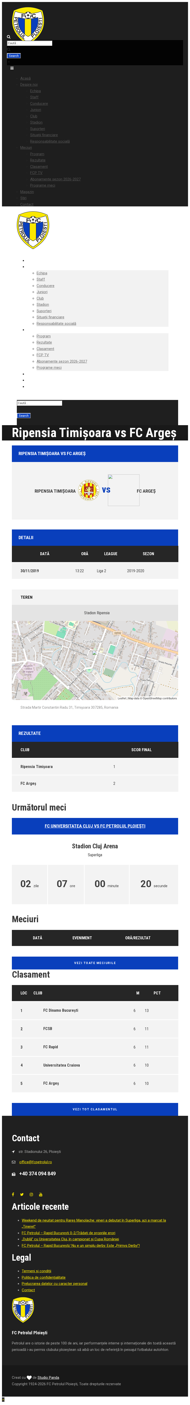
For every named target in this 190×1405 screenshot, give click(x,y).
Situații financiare (44, 135)
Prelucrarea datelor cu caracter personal (54, 1283)
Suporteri (37, 129)
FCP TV (36, 173)
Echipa (35, 91)
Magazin (27, 192)
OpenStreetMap (152, 698)
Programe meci (42, 185)
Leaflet (122, 698)
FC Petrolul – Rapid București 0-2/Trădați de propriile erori (68, 1233)
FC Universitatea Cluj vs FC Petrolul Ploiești (95, 826)
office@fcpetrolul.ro (35, 1162)
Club (33, 116)
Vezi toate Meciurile (95, 963)
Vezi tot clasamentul (95, 1109)
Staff (34, 97)
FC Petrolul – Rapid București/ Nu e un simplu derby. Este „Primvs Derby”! (81, 1245)
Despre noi (29, 84)
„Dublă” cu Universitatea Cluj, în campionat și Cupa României (70, 1239)
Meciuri (26, 147)
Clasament (39, 166)
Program (37, 154)
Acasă (25, 78)
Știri (23, 198)
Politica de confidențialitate (44, 1277)
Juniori (35, 110)
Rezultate (38, 160)
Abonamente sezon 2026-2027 (55, 179)
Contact (26, 204)
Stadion (36, 122)
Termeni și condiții (36, 1271)
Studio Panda (48, 1377)
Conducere (39, 103)
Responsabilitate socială (50, 141)
